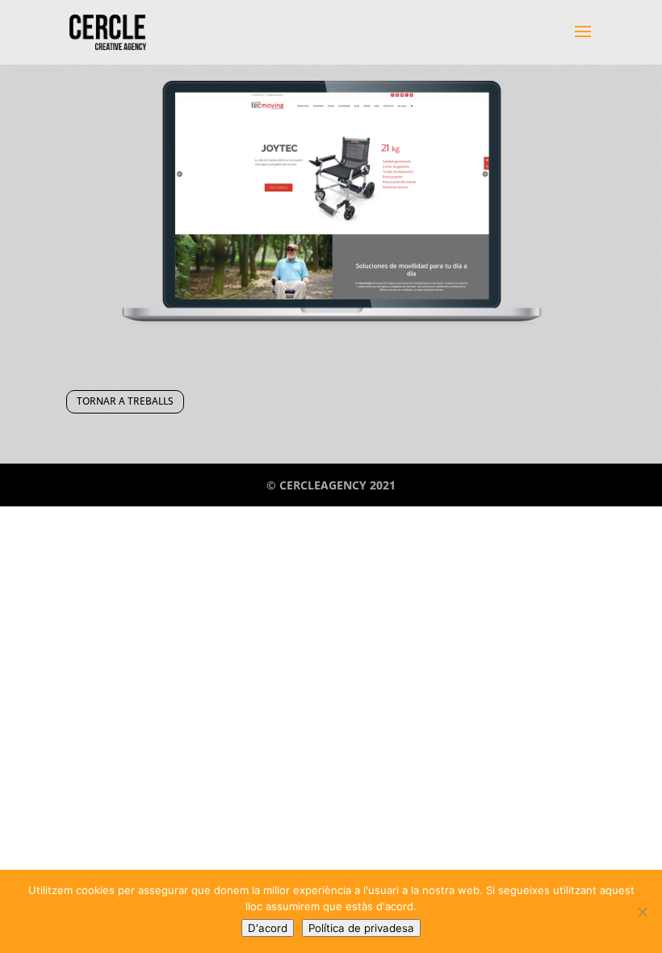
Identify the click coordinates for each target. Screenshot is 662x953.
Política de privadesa (361, 928)
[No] (642, 912)
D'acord (267, 928)
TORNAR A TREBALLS (125, 401)
